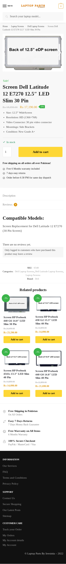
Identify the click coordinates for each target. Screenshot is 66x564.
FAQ (5, 471)
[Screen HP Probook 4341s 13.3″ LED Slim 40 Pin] (17, 358)
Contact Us (9, 498)
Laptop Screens (17, 26)
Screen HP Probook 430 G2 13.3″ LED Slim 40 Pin (46, 320)
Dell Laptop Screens (35, 26)
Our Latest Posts (11, 510)
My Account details (13, 540)
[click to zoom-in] (33, 53)
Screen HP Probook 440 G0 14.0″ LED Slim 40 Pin (46, 374)
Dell (37, 278)
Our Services (10, 465)
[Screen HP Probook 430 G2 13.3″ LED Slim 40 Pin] (48, 304)
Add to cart (40, 152)
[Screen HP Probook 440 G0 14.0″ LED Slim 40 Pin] (48, 358)
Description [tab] (9, 195)
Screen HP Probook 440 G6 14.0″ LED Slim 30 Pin (15, 320)
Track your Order (12, 529)
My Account (9, 545)
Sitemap (7, 516)
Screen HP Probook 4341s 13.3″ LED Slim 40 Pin (16, 374)
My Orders (8, 535)
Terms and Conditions (15, 477)
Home (5, 26)
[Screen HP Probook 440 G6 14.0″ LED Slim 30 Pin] (17, 304)
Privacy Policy (10, 483)
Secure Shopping (12, 504)
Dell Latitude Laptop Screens (49, 271)
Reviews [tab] (9, 204)
